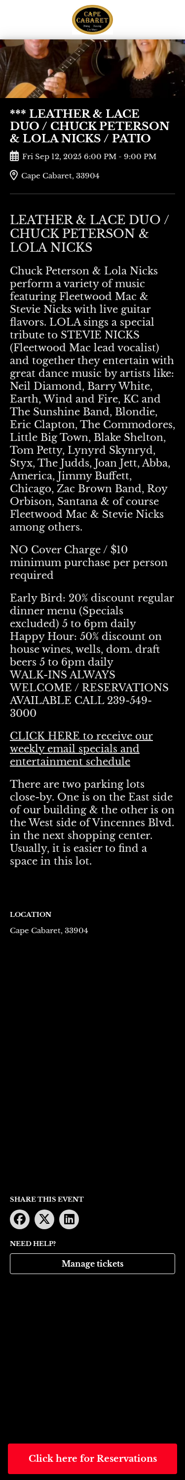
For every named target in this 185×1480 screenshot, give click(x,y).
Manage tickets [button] (92, 1264)
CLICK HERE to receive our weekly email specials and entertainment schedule (81, 749)
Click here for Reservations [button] (93, 1458)
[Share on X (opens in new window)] (44, 1219)
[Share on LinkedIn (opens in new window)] (69, 1219)
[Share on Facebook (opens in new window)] (20, 1219)
